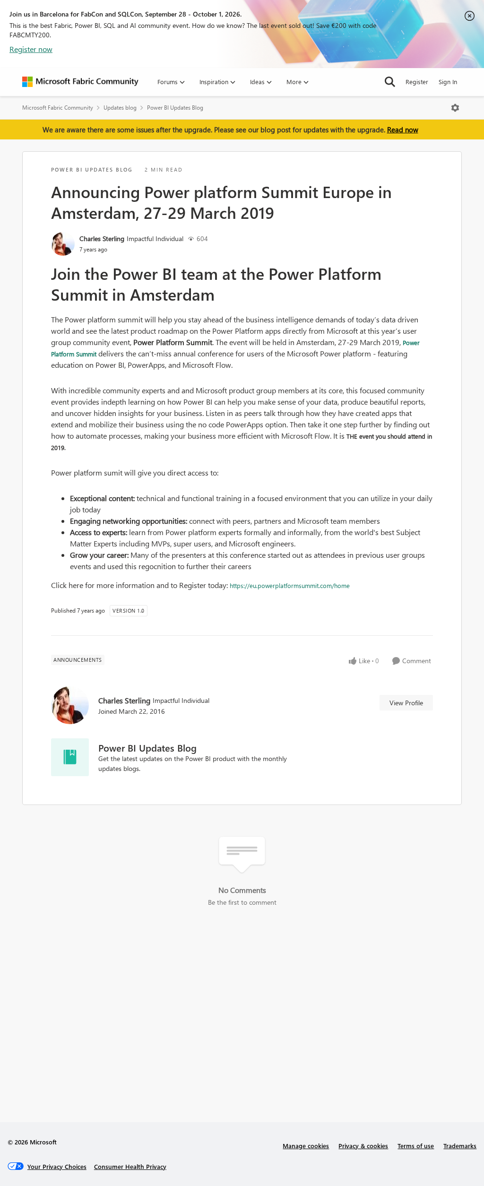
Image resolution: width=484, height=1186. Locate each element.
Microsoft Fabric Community (57, 107)
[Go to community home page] (80, 82)
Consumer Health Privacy (130, 1166)
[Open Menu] (455, 107)
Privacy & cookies (363, 1146)
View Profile (406, 702)
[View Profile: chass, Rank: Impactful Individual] (63, 244)
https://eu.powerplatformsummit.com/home (290, 585)
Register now (30, 49)
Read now (402, 129)
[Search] (390, 81)
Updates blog (120, 107)
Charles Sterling (101, 238)
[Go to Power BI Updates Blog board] (70, 757)
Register (417, 82)
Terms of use (416, 1146)
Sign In (448, 82)
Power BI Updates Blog (175, 107)
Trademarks (459, 1146)
